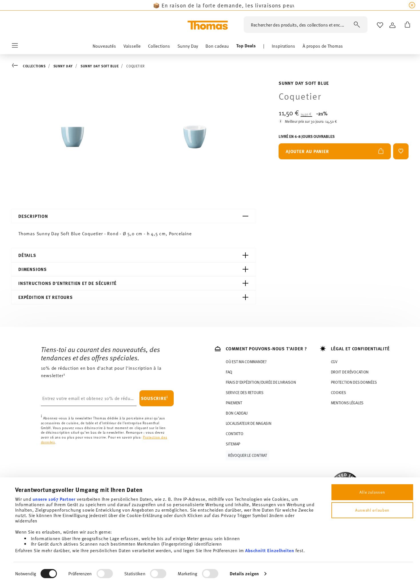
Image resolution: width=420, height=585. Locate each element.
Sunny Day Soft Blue (100, 66)
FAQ (229, 372)
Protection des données (354, 382)
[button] (104, 47)
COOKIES (338, 392)
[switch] (105, 573)
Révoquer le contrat (247, 455)
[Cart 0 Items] (406, 25)
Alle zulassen (372, 492)
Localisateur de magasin (248, 423)
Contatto (234, 433)
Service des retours (244, 392)
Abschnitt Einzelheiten (269, 550)
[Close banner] (412, 5)
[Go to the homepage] (207, 25)
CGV (334, 361)
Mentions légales (347, 402)
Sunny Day (63, 66)
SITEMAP (233, 444)
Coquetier (135, 66)
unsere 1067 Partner (54, 499)
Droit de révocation (350, 372)
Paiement (234, 402)
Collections (34, 66)
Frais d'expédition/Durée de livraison (261, 382)
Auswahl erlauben (372, 510)
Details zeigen (244, 573)
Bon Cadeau (237, 413)
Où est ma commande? (246, 361)
